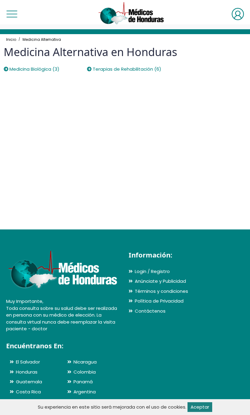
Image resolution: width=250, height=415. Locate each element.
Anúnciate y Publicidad (160, 281)
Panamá (83, 381)
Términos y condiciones (161, 291)
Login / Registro (152, 271)
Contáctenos (150, 311)
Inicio (11, 39)
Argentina (84, 391)
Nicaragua (85, 362)
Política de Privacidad (159, 301)
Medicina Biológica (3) (33, 69)
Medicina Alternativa (42, 39)
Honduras (27, 372)
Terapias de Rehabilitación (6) (126, 69)
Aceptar (200, 407)
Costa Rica (28, 391)
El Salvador (28, 362)
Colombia (84, 372)
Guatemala (29, 381)
